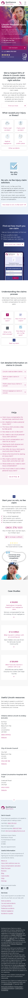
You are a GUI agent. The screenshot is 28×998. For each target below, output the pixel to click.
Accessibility (4, 990)
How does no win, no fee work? (13, 204)
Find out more (13, 106)
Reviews (3, 871)
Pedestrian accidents (7, 908)
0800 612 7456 (17, 828)
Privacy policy (18, 986)
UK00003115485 (7, 984)
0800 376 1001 (11, 51)
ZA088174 (8, 940)
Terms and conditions (7, 986)
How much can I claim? (13, 244)
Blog (2, 873)
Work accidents (6, 901)
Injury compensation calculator (11, 866)
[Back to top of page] (14, 799)
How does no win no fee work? (12, 432)
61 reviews (11, 57)
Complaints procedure (7, 988)
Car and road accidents (8, 903)
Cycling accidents (6, 906)
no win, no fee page (18, 965)
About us (4, 860)
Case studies (5, 876)
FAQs (2, 878)
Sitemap (3, 881)
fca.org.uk (19, 933)
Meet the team (6, 868)
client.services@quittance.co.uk (15, 831)
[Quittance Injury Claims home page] (8, 3)
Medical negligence (7, 911)
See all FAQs (13, 476)
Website (4, 737)
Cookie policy (19, 988)
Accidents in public (7, 913)
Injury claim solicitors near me (10, 863)
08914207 (12, 938)
